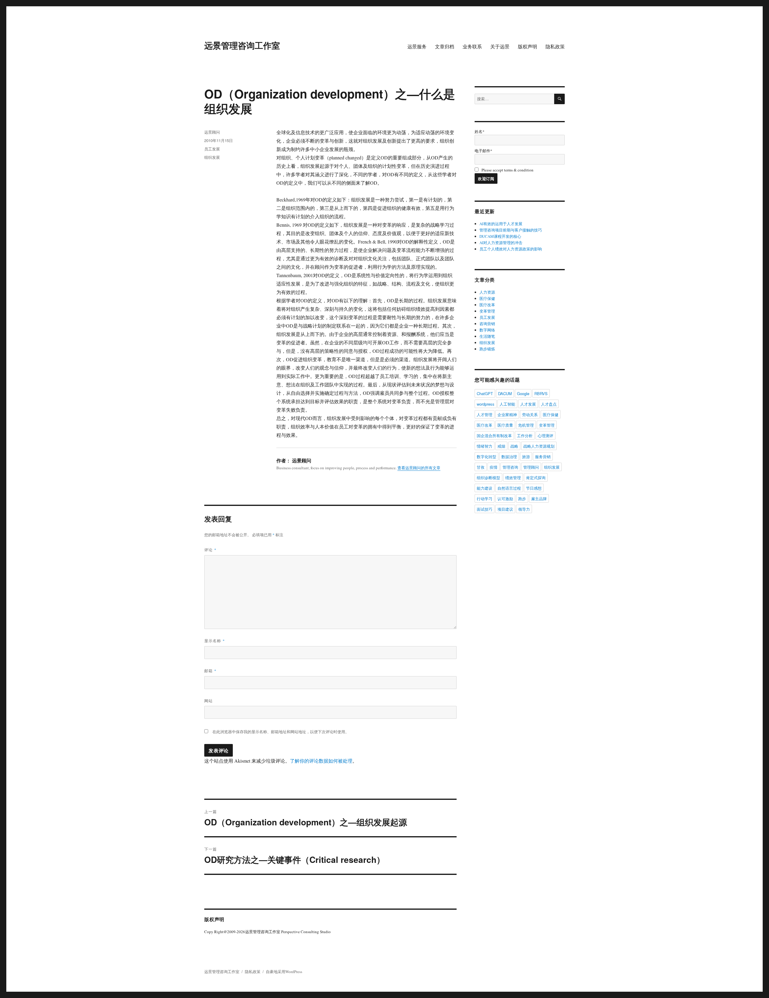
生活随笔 (487, 336)
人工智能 (507, 404)
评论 (210, 549)
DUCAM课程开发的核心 (500, 236)
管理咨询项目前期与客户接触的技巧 (510, 230)
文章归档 (444, 46)
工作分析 (525, 435)
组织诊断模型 (488, 477)
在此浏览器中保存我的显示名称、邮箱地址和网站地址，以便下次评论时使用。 (280, 731)
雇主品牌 (539, 498)
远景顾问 (212, 132)
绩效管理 (513, 477)
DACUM (505, 393)
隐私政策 (555, 46)
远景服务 (417, 46)
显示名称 (214, 640)
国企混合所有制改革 (494, 435)
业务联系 (472, 46)
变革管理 (487, 311)
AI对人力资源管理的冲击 (500, 242)
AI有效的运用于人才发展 (500, 223)
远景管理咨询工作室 (242, 45)
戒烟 (501, 446)
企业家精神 (507, 414)
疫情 (493, 467)
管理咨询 (510, 467)
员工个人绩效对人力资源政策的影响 (510, 249)
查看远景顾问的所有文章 (418, 467)
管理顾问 (531, 467)
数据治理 (509, 456)
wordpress (485, 404)
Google (523, 393)
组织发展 (212, 157)
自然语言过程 (509, 488)
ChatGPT (485, 393)
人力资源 (487, 292)
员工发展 (212, 149)
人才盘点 (549, 404)
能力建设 (484, 488)
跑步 (522, 498)
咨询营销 (487, 323)
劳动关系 (530, 414)
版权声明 (527, 46)
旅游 (526, 456)
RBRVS (541, 393)
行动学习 (484, 498)
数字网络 (487, 330)
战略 (514, 446)
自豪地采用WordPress (284, 971)
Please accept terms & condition (506, 170)
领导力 (524, 509)
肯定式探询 (536, 477)
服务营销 (543, 456)
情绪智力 (484, 446)
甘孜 (481, 467)
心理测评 (545, 435)
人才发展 (528, 404)
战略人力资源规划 (539, 446)
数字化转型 (486, 456)
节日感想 (534, 488)
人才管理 (484, 414)
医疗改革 (487, 304)
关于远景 (499, 46)
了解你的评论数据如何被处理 (321, 761)
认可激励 (505, 498)
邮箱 (210, 670)
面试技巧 (484, 509)
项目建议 (505, 509)
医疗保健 (487, 298)
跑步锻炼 (487, 349)
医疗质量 (505, 425)
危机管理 (526, 425)
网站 (208, 700)
